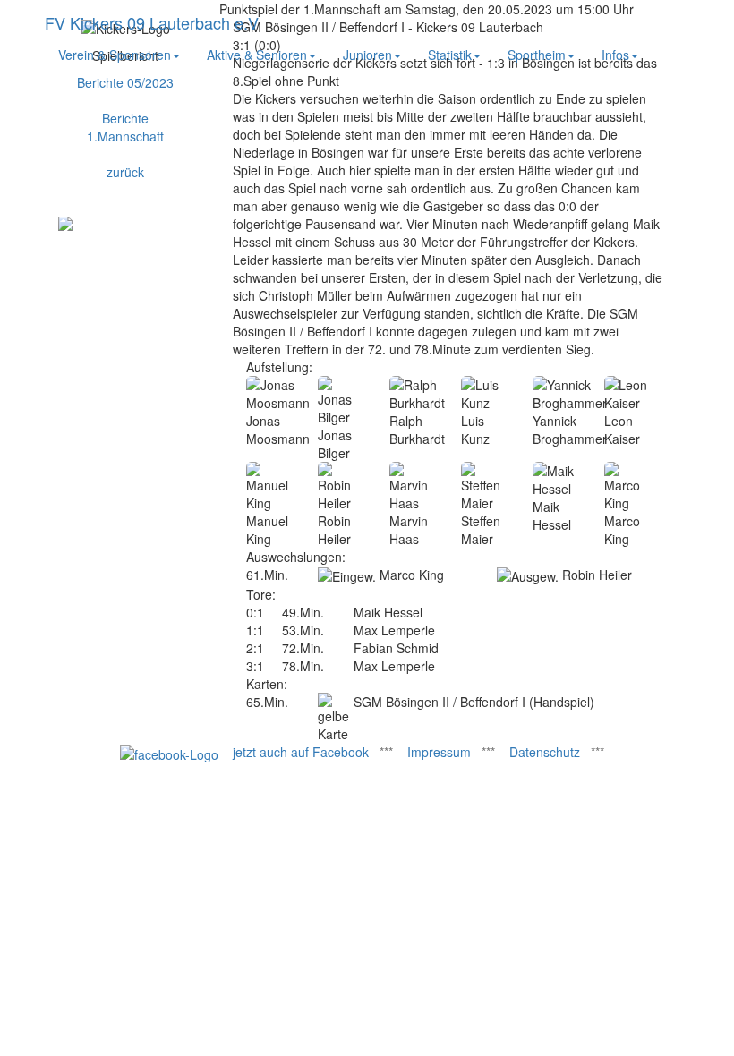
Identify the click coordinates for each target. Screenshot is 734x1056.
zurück (125, 172)
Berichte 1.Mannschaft (125, 127)
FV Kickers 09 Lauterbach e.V (152, 22)
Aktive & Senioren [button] (257, 55)
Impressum (439, 752)
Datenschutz (544, 752)
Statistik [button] (450, 55)
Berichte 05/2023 (125, 82)
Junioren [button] (367, 55)
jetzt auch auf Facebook (301, 752)
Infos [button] (615, 55)
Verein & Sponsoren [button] (114, 55)
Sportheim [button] (537, 55)
